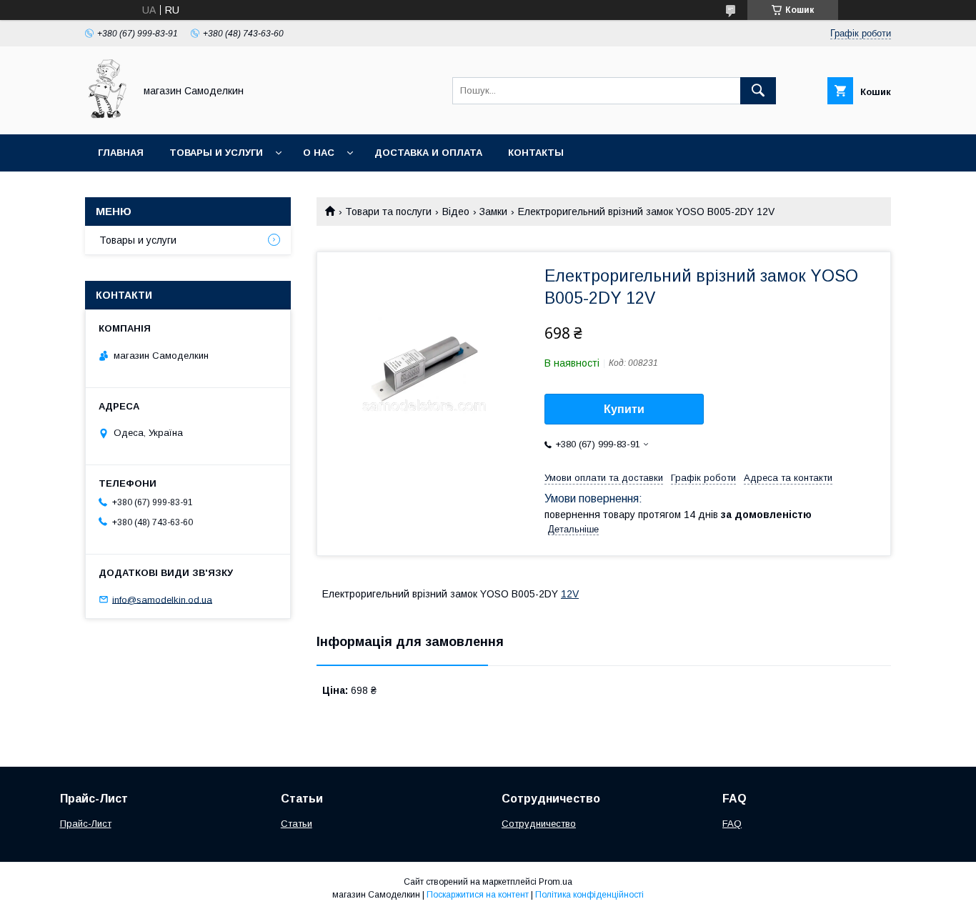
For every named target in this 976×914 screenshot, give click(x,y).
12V (570, 594)
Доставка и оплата (428, 152)
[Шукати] (758, 90)
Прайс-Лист (85, 823)
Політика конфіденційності (589, 895)
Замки (493, 211)
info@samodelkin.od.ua (162, 599)
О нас (318, 152)
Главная (121, 152)
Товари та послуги (388, 211)
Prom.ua (555, 882)
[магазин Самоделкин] (105, 115)
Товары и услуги (216, 152)
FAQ (732, 823)
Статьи (296, 823)
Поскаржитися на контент (478, 895)
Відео (455, 211)
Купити (624, 409)
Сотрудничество (539, 823)
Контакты (536, 152)
